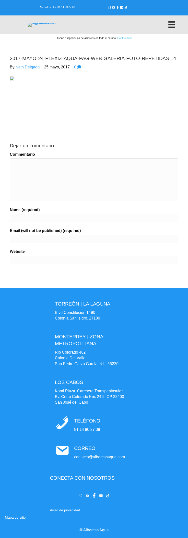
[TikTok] (126, 7)
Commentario (22, 154)
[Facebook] (117, 7)
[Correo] (121, 7)
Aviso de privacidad (65, 510)
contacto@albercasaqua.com (99, 457)
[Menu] (171, 24)
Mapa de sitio (15, 517)
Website (17, 251)
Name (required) (25, 210)
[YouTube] (113, 7)
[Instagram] (109, 7)
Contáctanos (124, 38)
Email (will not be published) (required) (45, 231)
